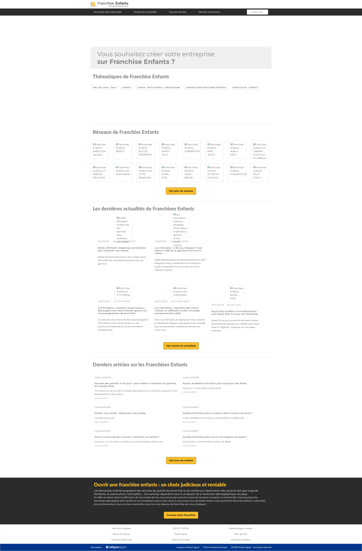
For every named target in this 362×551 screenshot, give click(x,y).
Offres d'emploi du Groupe (215, 547)
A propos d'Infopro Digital (187, 547)
